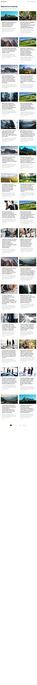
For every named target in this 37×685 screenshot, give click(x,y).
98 (20, 425)
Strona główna (33, 1)
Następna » (24, 425)
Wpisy (28, 1)
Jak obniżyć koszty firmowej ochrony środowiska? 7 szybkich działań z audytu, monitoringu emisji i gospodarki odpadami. (9, 159)
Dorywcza (3, 1)
